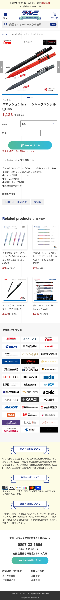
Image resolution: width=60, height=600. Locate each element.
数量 (4, 132)
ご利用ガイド (8, 580)
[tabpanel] (30, 67)
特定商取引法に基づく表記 (40, 593)
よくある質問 (8, 575)
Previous (1, 67)
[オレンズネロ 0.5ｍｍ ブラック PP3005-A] (14, 289)
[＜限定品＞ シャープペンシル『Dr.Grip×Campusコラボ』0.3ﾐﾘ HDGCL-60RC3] (14, 237)
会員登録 (35, 580)
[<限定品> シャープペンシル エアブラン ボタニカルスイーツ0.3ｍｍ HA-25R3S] (45, 237)
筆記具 (37, 201)
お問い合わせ (37, 570)
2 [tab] (31, 97)
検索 (53, 24)
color (5, 123)
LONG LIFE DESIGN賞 (16, 201)
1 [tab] (28, 97)
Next (58, 67)
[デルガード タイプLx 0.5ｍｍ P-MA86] (45, 289)
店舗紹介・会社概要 (12, 570)
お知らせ (35, 575)
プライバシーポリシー (18, 593)
